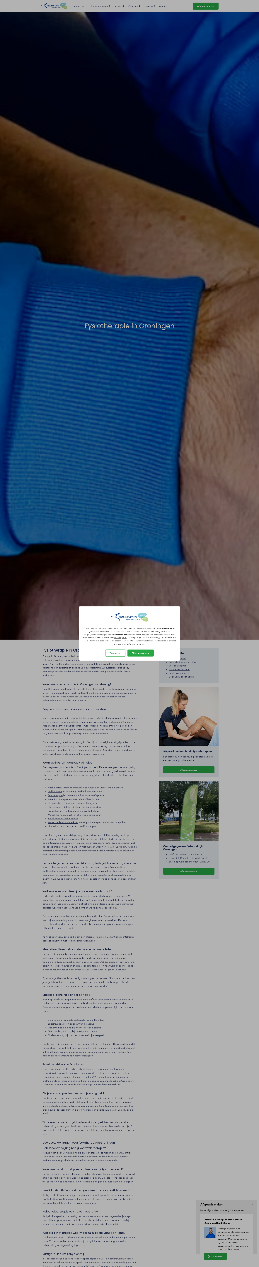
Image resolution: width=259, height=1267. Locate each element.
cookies (164, 631)
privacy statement (127, 644)
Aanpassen (115, 653)
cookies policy (120, 638)
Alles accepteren (140, 653)
